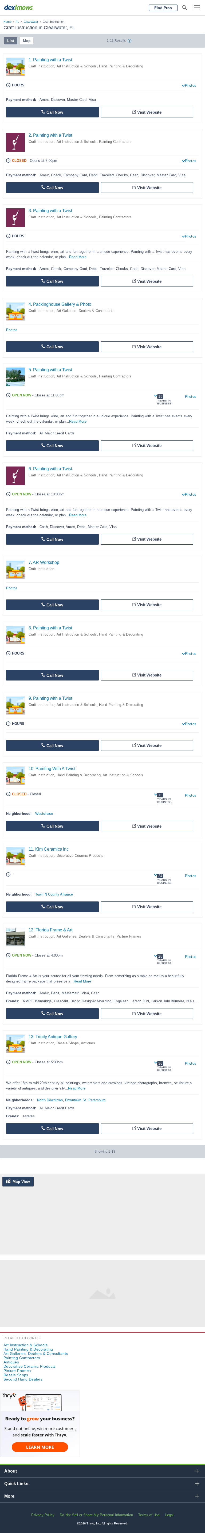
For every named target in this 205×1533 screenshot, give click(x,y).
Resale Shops (68, 1043)
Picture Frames (129, 936)
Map (27, 41)
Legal (169, 1515)
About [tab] (10, 1471)
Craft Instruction (41, 66)
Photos (190, 85)
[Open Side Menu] (197, 7)
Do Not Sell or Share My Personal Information (96, 1515)
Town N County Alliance (54, 894)
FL (17, 21)
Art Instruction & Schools (77, 66)
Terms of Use (149, 1515)
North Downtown (50, 1100)
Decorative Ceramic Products (80, 856)
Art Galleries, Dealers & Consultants (86, 311)
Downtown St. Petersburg (85, 1100)
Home (7, 21)
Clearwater (31, 21)
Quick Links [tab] (16, 1483)
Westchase (44, 814)
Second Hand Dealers (23, 1379)
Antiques (88, 1043)
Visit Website (149, 112)
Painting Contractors (115, 142)
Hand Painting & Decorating (121, 66)
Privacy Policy (42, 1515)
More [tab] (9, 1496)
